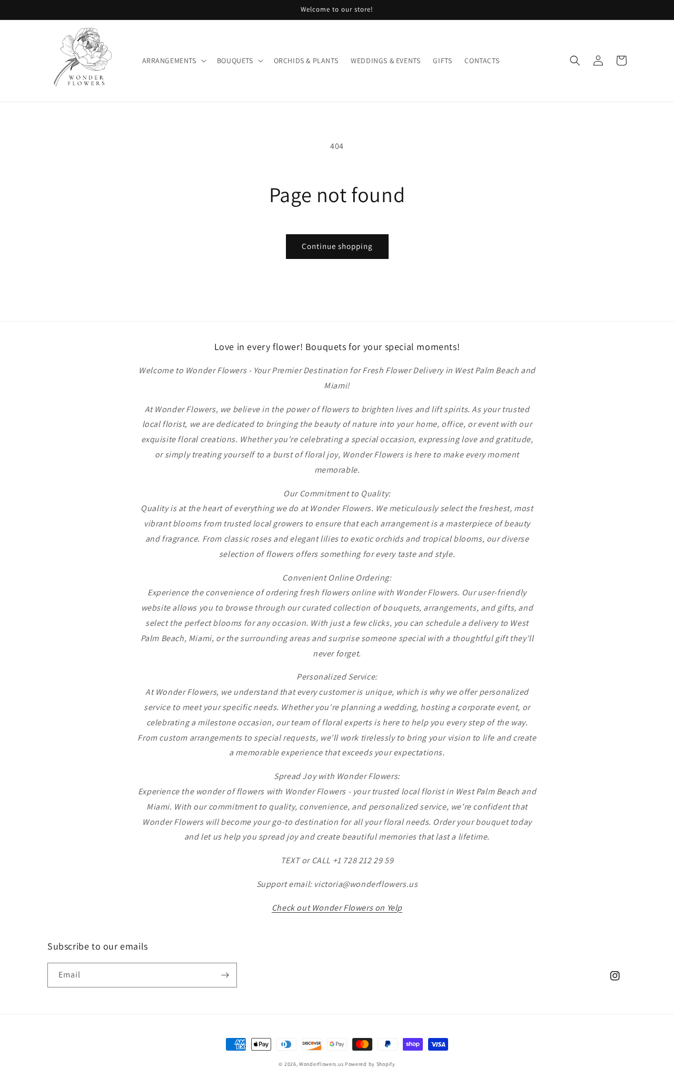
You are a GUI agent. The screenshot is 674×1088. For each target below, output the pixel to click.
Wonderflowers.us (321, 1064)
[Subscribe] (224, 975)
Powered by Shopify (370, 1064)
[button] (173, 60)
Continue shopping (337, 246)
